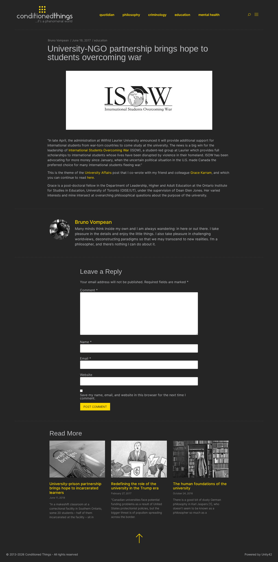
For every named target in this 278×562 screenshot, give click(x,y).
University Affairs (98, 173)
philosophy (131, 15)
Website (86, 374)
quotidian (107, 15)
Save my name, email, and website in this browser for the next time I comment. (133, 396)
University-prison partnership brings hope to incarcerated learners (75, 488)
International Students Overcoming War (99, 150)
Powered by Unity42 (258, 554)
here (90, 177)
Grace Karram (201, 173)
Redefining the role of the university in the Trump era (135, 486)
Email (85, 358)
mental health (209, 15)
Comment (89, 290)
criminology (157, 15)
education (182, 15)
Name (86, 342)
